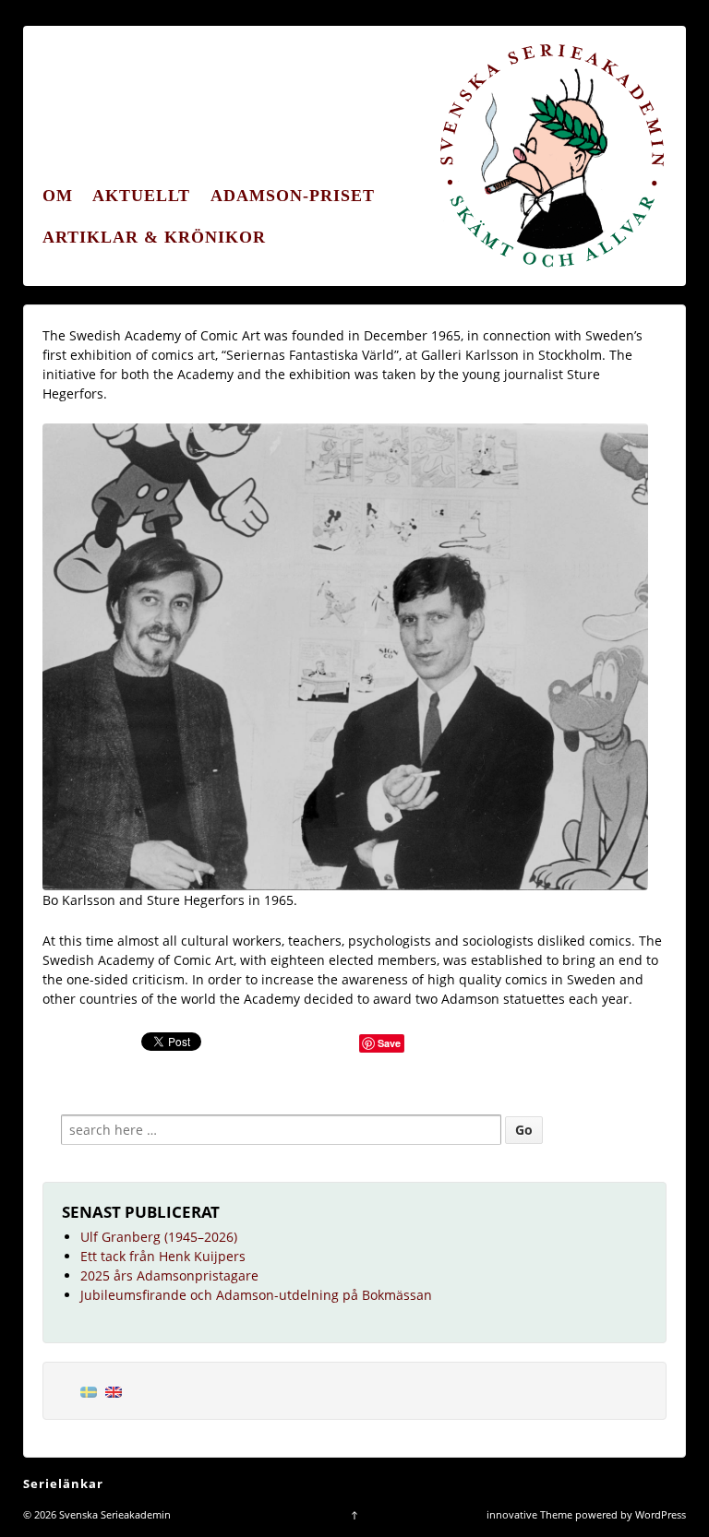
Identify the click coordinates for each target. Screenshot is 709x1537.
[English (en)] (113, 1391)
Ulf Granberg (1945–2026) (158, 1236)
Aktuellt (141, 195)
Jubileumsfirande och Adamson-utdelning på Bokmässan (256, 1295)
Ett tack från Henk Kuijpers (163, 1256)
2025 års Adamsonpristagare (169, 1275)
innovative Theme (529, 1514)
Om (57, 195)
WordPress (660, 1514)
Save (389, 1043)
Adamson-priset (292, 195)
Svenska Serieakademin (113, 1514)
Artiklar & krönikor (154, 237)
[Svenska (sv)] (88, 1391)
